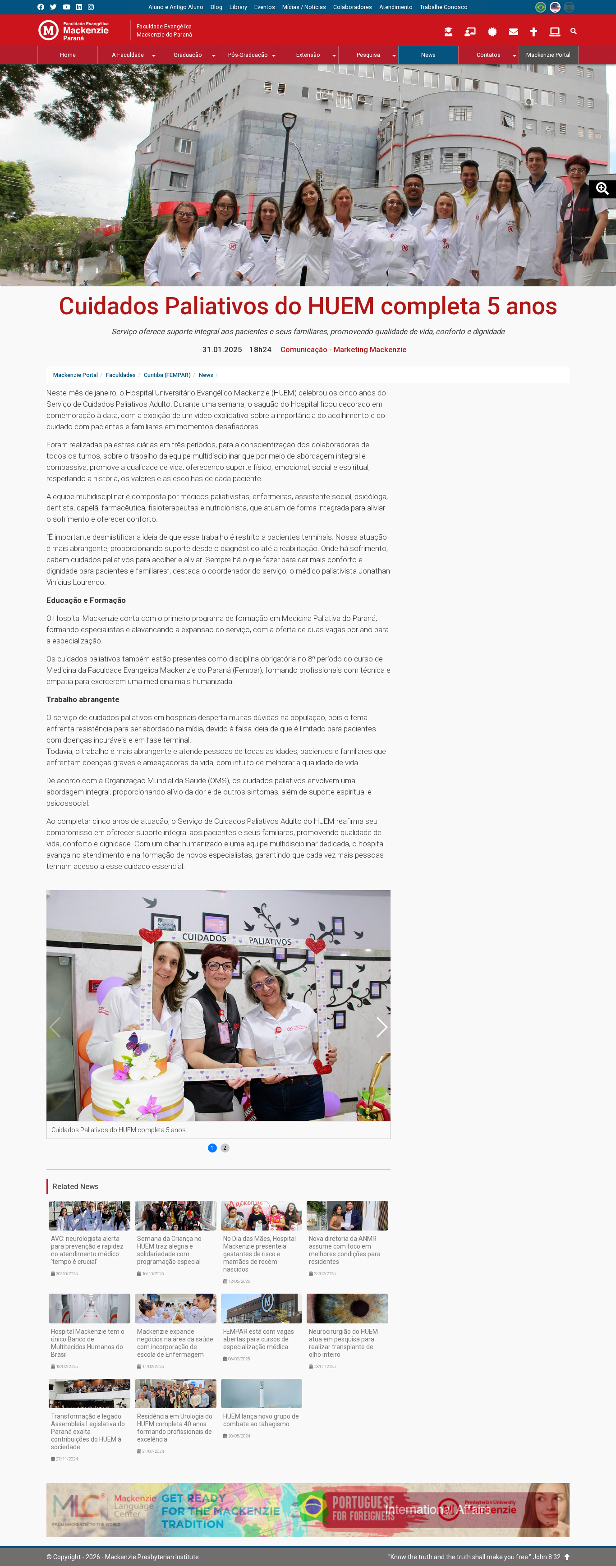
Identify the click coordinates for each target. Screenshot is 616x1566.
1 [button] (212, 1148)
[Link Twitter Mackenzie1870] (53, 7)
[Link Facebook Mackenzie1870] (40, 7)
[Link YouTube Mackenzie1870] (66, 7)
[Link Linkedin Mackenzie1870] (79, 7)
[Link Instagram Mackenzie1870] (91, 7)
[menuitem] (176, 7)
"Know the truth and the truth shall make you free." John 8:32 (476, 1557)
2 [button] (224, 1148)
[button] (381, 1027)
